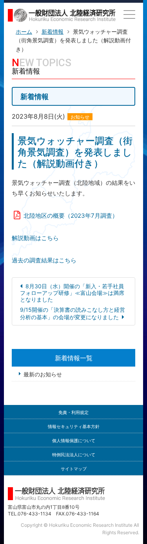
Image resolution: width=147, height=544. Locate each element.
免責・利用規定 (73, 412)
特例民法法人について (73, 455)
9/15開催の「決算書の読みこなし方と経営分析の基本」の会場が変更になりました (72, 313)
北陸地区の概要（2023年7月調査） (71, 215)
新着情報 (53, 31)
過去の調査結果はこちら (44, 260)
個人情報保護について (73, 441)
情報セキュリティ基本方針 (74, 427)
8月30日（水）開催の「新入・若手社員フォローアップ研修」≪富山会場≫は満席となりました (72, 293)
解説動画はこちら (35, 238)
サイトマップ (74, 469)
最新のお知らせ (43, 374)
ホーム (24, 31)
